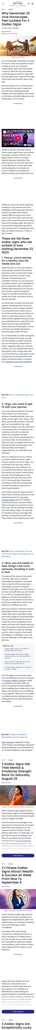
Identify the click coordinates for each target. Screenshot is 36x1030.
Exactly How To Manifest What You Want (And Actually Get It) (17, 663)
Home (3, 9)
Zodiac (11, 9)
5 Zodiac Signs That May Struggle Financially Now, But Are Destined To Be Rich (18, 656)
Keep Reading (18, 856)
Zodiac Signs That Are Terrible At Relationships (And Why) (17, 650)
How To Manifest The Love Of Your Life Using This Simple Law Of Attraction (17, 554)
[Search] (28, 3)
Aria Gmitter (6, 886)
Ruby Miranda (6, 31)
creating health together (15, 680)
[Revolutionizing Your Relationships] (18, 3)
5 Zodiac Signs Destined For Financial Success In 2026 (18, 668)
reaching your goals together (19, 361)
